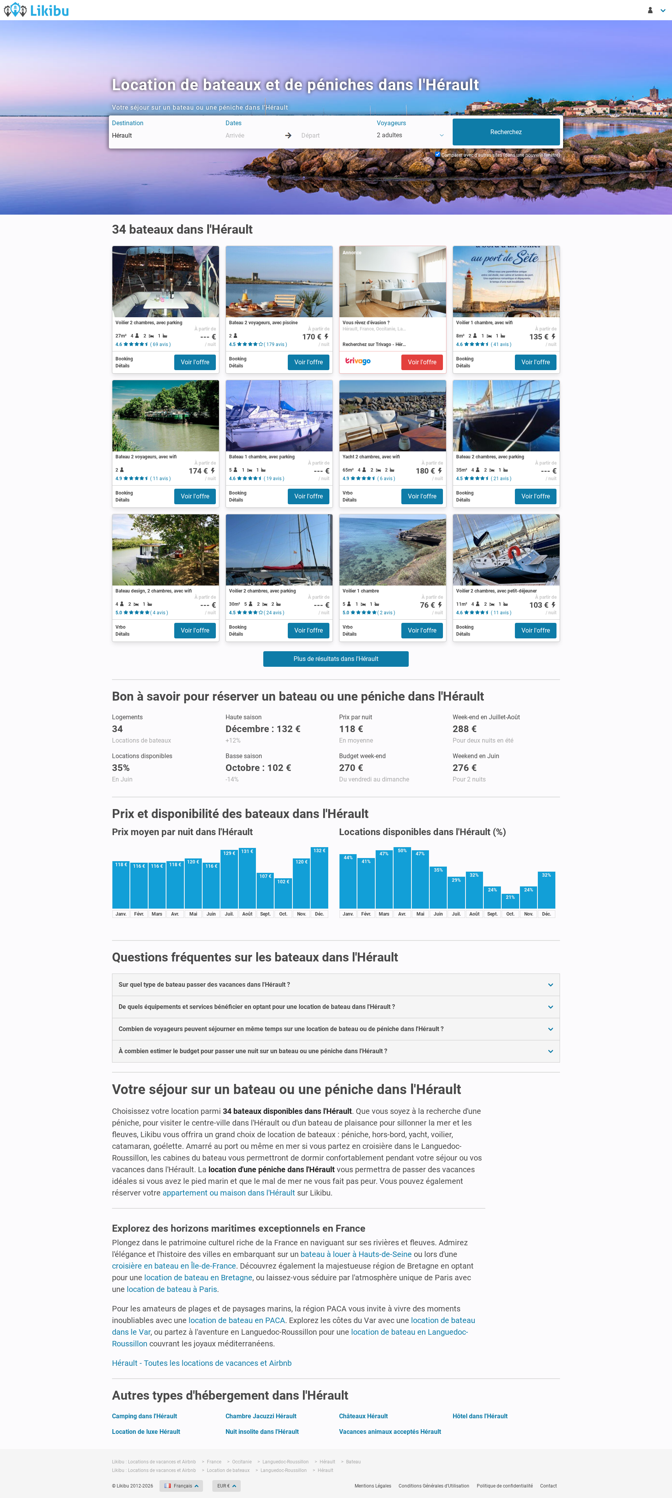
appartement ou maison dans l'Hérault (229, 1192)
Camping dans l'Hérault (144, 1416)
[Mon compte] (657, 10)
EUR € (223, 1486)
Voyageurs (391, 123)
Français (183, 1486)
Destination (128, 123)
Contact (548, 1486)
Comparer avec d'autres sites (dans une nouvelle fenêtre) (500, 155)
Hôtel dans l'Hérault (480, 1416)
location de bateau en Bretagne (198, 1277)
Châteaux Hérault (363, 1416)
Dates (234, 123)
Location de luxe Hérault (146, 1431)
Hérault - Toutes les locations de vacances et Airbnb (202, 1363)
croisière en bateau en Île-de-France (174, 1266)
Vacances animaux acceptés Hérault (390, 1431)
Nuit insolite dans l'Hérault (262, 1431)
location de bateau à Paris (172, 1289)
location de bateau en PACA (237, 1320)
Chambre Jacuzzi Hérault (261, 1416)
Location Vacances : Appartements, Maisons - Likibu (36, 9)
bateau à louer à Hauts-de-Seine (356, 1254)
